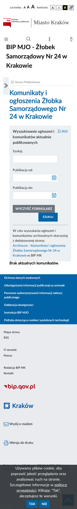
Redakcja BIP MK (14, 367)
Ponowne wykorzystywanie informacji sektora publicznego (33, 295)
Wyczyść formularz (33, 208)
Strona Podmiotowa (27, 82)
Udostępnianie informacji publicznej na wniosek (34, 285)
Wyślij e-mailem (20, 424)
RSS (64, 131)
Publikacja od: (23, 170)
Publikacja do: (23, 187)
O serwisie (10, 350)
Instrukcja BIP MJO (16, 312)
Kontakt (9, 373)
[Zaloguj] (72, 40)
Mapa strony (12, 332)
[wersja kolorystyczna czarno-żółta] (65, 7)
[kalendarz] (54, 178)
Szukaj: (18, 151)
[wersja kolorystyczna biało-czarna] (59, 7)
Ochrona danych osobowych (22, 278)
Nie (44, 504)
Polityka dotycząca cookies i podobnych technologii (36, 320)
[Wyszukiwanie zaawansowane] (28, 39)
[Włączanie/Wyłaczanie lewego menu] (6, 86)
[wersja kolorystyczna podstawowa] (52, 7)
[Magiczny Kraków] (38, 408)
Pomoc (8, 355)
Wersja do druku (21, 442)
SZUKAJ (48, 217)
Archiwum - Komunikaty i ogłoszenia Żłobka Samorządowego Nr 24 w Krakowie (39, 250)
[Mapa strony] (50, 40)
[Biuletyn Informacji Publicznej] (38, 389)
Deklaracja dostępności (18, 305)
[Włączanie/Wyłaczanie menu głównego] (6, 40)
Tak (32, 504)
